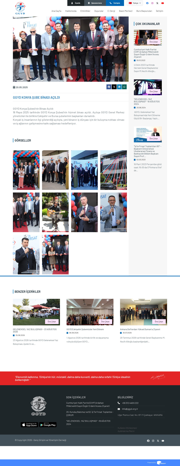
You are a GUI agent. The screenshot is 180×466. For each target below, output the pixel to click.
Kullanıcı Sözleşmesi (127, 428)
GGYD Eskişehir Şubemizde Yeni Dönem (85, 329)
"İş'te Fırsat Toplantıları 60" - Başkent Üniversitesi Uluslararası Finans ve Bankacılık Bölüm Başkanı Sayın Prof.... (147, 151)
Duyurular (99, 11)
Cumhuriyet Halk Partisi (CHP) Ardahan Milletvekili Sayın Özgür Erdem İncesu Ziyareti (146, 53)
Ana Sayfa (56, 11)
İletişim (159, 11)
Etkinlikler (85, 11)
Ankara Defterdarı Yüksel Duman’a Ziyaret (140, 329)
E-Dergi (111, 11)
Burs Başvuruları (144, 11)
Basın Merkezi (125, 11)
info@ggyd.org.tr (130, 409)
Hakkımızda (70, 11)
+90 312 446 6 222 (130, 403)
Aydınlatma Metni (126, 431)
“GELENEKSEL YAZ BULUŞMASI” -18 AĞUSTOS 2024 (147, 101)
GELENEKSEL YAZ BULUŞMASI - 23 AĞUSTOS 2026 (35, 330)
